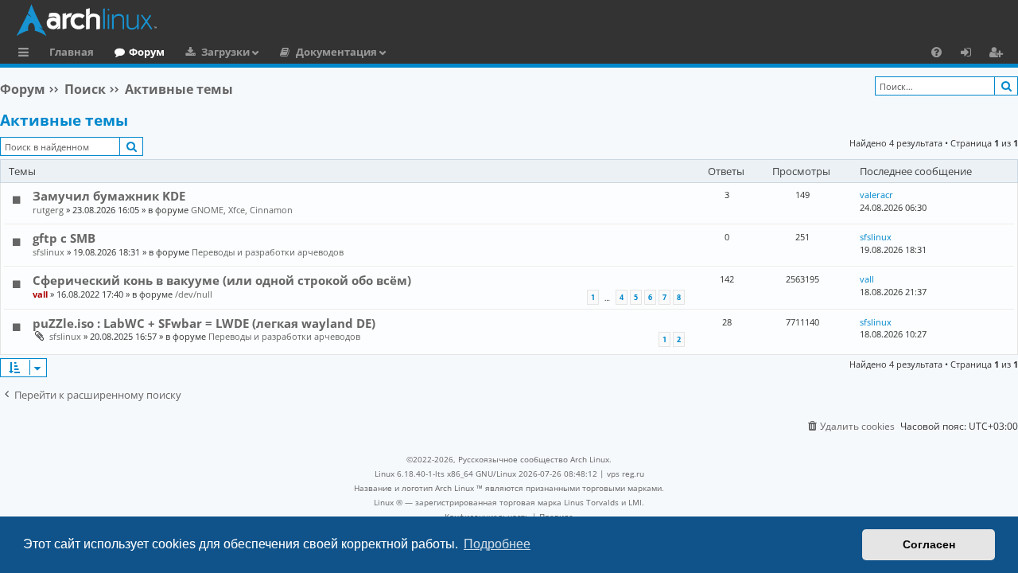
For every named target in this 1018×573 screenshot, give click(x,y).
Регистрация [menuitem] (999, 54)
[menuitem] (936, 52)
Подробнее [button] (497, 544)
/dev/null (193, 294)
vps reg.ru (625, 473)
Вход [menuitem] (971, 54)
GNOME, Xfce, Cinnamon (242, 210)
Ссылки (26, 54)
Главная (71, 52)
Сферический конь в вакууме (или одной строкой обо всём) (222, 280)
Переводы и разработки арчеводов (268, 252)
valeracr (876, 195)
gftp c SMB (64, 238)
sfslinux (48, 252)
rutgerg (48, 210)
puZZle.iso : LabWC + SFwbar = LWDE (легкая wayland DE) (204, 323)
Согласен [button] (929, 544)
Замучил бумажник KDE (109, 196)
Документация (336, 52)
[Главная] (513, 20)
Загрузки (225, 52)
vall (40, 294)
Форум (147, 52)
